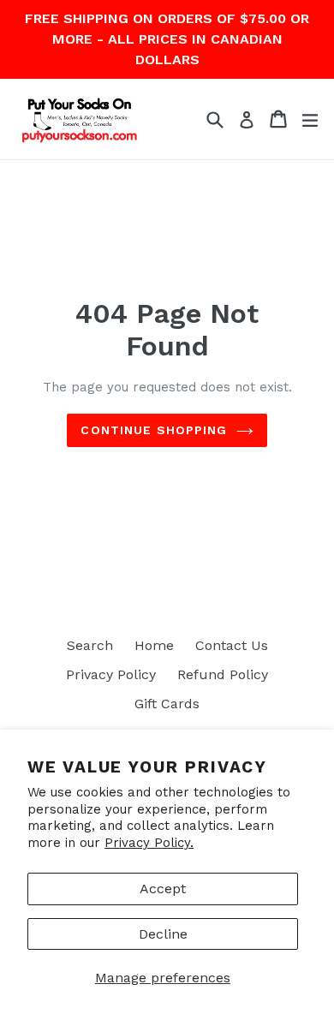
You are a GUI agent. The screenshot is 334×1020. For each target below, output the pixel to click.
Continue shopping (154, 430)
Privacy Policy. (149, 842)
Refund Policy (222, 674)
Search (90, 645)
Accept (163, 888)
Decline (163, 934)
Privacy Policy (111, 674)
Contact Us (231, 645)
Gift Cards (167, 703)
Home (154, 645)
